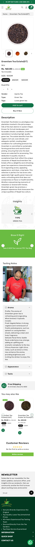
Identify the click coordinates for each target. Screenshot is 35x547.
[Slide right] (31, 54)
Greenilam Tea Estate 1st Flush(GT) (25, 416)
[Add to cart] (3, 430)
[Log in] (26, 7)
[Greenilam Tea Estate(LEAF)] (9, 405)
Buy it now (17, 111)
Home (5, 14)
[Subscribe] (31, 493)
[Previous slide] (3, 2)
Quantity (5, 85)
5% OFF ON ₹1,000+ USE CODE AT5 (17, 2)
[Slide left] (3, 54)
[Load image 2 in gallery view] (17, 53)
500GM (24, 80)
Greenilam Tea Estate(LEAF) (6, 416)
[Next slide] (31, 2)
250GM (15, 80)
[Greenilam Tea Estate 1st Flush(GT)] (25, 405)
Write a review (17, 454)
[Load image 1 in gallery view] (9, 53)
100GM (6, 80)
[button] (3, 7)
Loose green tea (20, 101)
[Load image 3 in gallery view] (26, 53)
